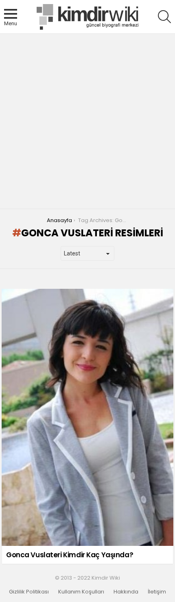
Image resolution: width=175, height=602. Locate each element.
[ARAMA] (164, 17)
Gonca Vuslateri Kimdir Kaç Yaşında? (69, 555)
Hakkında (126, 592)
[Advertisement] (87, 121)
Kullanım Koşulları (81, 592)
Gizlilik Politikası (29, 592)
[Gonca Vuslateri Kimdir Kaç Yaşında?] (87, 417)
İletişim (157, 592)
